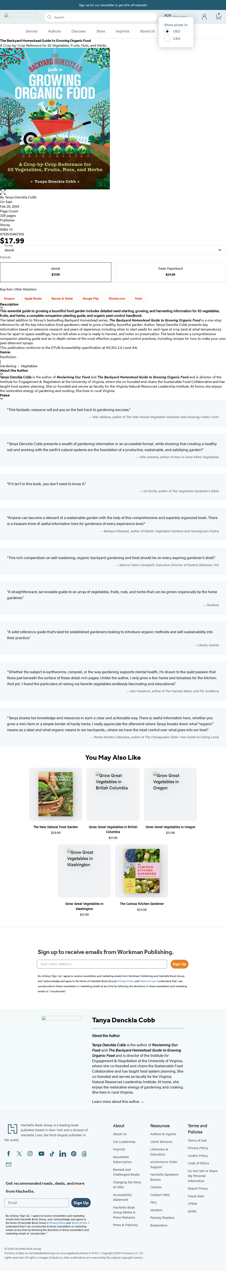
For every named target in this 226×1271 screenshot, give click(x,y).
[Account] (204, 17)
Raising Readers (162, 1217)
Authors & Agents (163, 1133)
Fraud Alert (196, 1196)
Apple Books (33, 298)
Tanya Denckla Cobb (20, 197)
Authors (54, 31)
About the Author (14, 370)
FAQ (153, 1202)
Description (9, 304)
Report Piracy (198, 1188)
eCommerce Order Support (163, 1164)
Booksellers (158, 1225)
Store (100, 31)
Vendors (156, 1210)
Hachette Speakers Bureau (164, 1177)
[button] (113, 192)
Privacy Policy (198, 1147)
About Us (147, 31)
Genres (32, 31)
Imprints (122, 31)
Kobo (138, 298)
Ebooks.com (117, 298)
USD (176, 31)
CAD (177, 38)
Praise (5, 395)
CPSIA (192, 1203)
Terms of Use (197, 1140)
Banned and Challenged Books (126, 1172)
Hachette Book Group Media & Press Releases (124, 1212)
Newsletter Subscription (122, 1159)
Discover (79, 31)
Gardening (8, 365)
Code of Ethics (198, 1163)
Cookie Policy (198, 1155)
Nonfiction (8, 356)
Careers (156, 1186)
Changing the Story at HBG (127, 1184)
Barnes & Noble (62, 298)
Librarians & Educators (159, 1151)
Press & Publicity (125, 1224)
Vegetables (29, 365)
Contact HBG (160, 1194)
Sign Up (179, 964)
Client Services (161, 1141)
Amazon (9, 298)
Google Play (91, 298)
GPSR (192, 1211)
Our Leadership (124, 1141)
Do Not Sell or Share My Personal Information (203, 1175)
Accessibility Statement (122, 1197)
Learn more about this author (116, 1101)
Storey (5, 224)
